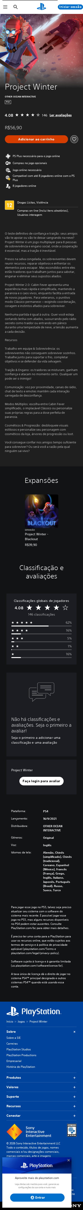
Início (9, 1021)
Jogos (21, 1021)
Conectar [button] (13, 1115)
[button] (41, 781)
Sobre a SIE (13, 1038)
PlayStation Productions (21, 1055)
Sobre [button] (11, 1031)
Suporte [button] (12, 1096)
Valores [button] (12, 1087)
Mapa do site (70, 1192)
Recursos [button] (13, 1106)
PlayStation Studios (18, 1049)
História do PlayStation (20, 1067)
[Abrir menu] (5, 7)
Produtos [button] (13, 1077)
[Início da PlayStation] (41, 7)
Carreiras (12, 1043)
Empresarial (13, 1061)
